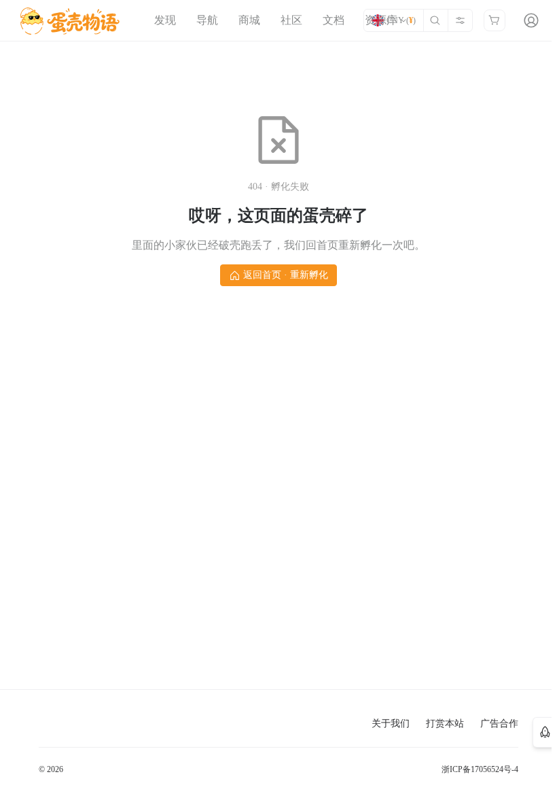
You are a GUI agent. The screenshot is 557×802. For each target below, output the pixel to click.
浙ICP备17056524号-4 (480, 769)
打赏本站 (445, 723)
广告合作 (499, 723)
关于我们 (391, 723)
